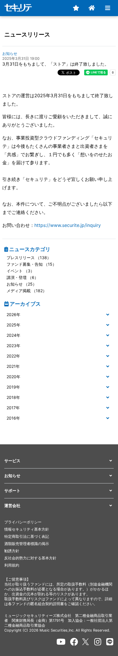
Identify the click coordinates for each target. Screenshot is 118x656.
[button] (59, 315)
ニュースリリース (27, 34)
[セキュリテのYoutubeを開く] (61, 642)
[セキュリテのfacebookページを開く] (74, 642)
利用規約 (11, 565)
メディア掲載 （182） (27, 290)
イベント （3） (20, 270)
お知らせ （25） (22, 284)
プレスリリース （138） (29, 257)
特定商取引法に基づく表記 (26, 536)
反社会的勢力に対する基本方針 (30, 558)
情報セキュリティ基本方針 (26, 529)
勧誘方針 (11, 551)
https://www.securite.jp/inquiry (67, 225)
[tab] (59, 315)
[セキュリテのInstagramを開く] (97, 642)
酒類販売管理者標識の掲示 (26, 544)
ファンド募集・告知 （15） (31, 264)
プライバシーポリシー (23, 522)
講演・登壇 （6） (22, 277)
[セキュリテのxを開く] (86, 641)
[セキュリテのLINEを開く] (109, 642)
